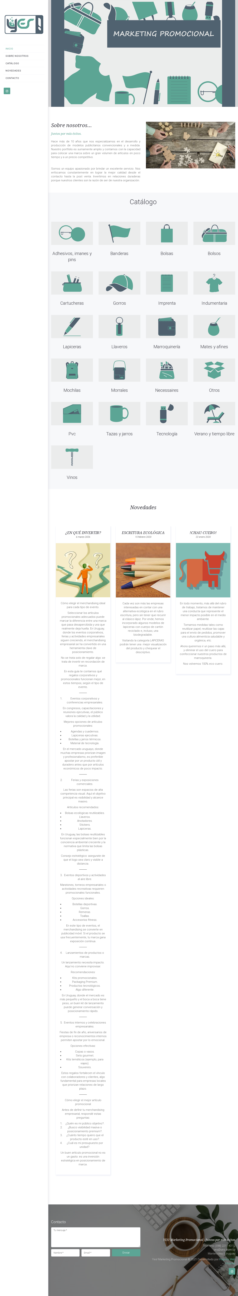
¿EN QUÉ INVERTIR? (83, 532)
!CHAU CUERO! (203, 532)
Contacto (12, 78)
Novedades (13, 70)
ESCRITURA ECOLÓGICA (143, 532)
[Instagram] (232, 1271)
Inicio (9, 48)
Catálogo (12, 63)
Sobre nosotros (17, 56)
